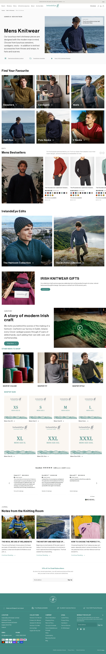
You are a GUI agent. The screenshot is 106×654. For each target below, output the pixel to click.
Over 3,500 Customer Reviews (62, 58)
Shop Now (10, 343)
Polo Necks (45, 140)
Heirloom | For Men (35, 625)
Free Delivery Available (39, 58)
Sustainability (49, 635)
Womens (9, 6)
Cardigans (44, 105)
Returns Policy (49, 623)
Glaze (103, 650)
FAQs (47, 633)
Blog (46, 640)
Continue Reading (7, 555)
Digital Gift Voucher (35, 630)
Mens (14, 6)
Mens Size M (58, 421)
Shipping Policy (49, 620)
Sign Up (70, 580)
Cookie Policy (65, 617)
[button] (9, 6)
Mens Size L (83, 421)
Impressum (64, 623)
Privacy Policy (65, 620)
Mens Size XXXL (75, 456)
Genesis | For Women (35, 623)
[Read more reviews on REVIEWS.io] (90, 500)
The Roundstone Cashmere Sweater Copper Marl (56, 188)
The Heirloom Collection (17, 263)
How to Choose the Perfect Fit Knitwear (86, 542)
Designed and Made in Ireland (15, 58)
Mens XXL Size (42, 456)
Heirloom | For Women (36, 617)
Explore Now (45, 289)
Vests (76, 105)
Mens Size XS (8, 421)
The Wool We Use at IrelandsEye (17, 542)
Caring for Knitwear (50, 625)
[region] (53, 483)
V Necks (78, 140)
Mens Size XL (8, 456)
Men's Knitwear (10, 10)
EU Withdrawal (65, 628)
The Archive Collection (68, 263)
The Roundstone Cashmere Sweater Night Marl (81, 188)
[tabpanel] (56, 179)
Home (3, 10)
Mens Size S (33, 421)
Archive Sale (39, 6)
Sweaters (9, 105)
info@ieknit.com (7, 635)
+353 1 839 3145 (21, 635)
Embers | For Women (35, 620)
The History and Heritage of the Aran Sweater (49, 542)
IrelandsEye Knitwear (61, 650)
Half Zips (8, 140)
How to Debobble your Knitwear (51, 629)
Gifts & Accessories (23, 6)
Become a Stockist (50, 638)
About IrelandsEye (50, 617)
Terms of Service (65, 625)
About (33, 6)
